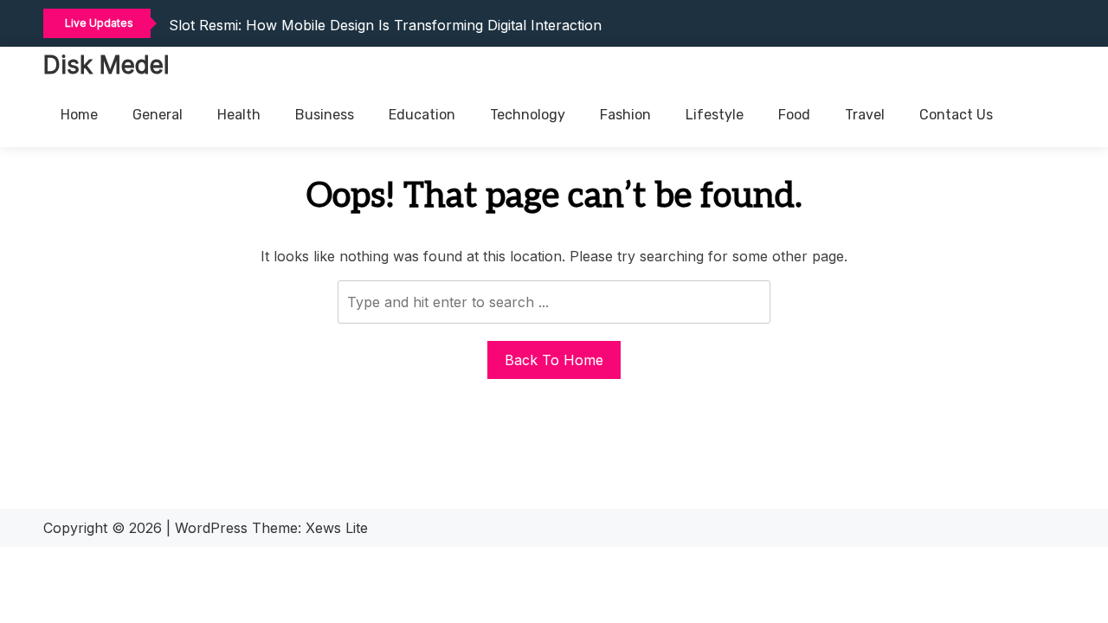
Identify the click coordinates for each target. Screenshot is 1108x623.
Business (324, 114)
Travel (865, 114)
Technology (527, 114)
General (157, 114)
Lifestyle (715, 114)
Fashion (625, 114)
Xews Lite (337, 527)
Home (79, 114)
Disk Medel (106, 65)
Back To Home (554, 360)
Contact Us (956, 114)
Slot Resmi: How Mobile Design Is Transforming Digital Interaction (385, 25)
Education (422, 114)
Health (239, 114)
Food (794, 114)
